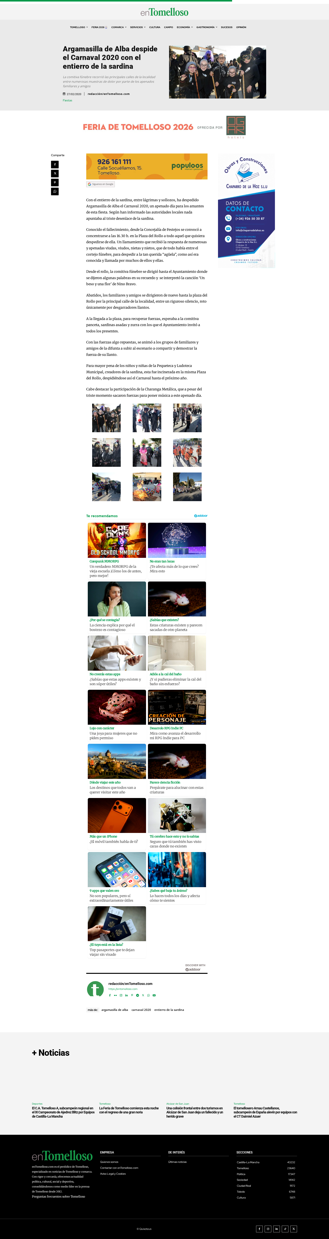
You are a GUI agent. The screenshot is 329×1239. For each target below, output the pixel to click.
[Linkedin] (126, 994)
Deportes (37, 1103)
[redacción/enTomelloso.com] (95, 989)
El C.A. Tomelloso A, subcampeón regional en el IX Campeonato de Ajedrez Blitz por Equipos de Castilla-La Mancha (63, 1112)
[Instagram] (121, 994)
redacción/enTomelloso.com (109, 94)
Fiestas (67, 100)
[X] (55, 173)
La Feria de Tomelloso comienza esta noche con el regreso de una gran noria (129, 1110)
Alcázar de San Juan (177, 1103)
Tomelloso (105, 1103)
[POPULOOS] (147, 178)
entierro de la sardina (169, 1010)
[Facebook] (55, 164)
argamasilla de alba (114, 1010)
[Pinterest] (55, 182)
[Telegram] (137, 994)
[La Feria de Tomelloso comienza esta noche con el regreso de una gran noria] (131, 1080)
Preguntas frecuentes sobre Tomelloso (58, 1196)
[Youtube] (154, 994)
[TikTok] (285, 1229)
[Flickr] (115, 994)
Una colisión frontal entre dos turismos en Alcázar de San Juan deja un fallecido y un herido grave (194, 1112)
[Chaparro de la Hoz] (246, 267)
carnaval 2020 (141, 1010)
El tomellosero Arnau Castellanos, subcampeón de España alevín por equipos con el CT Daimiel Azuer (265, 1112)
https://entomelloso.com (123, 989)
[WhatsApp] (55, 191)
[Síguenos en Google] (100, 191)
